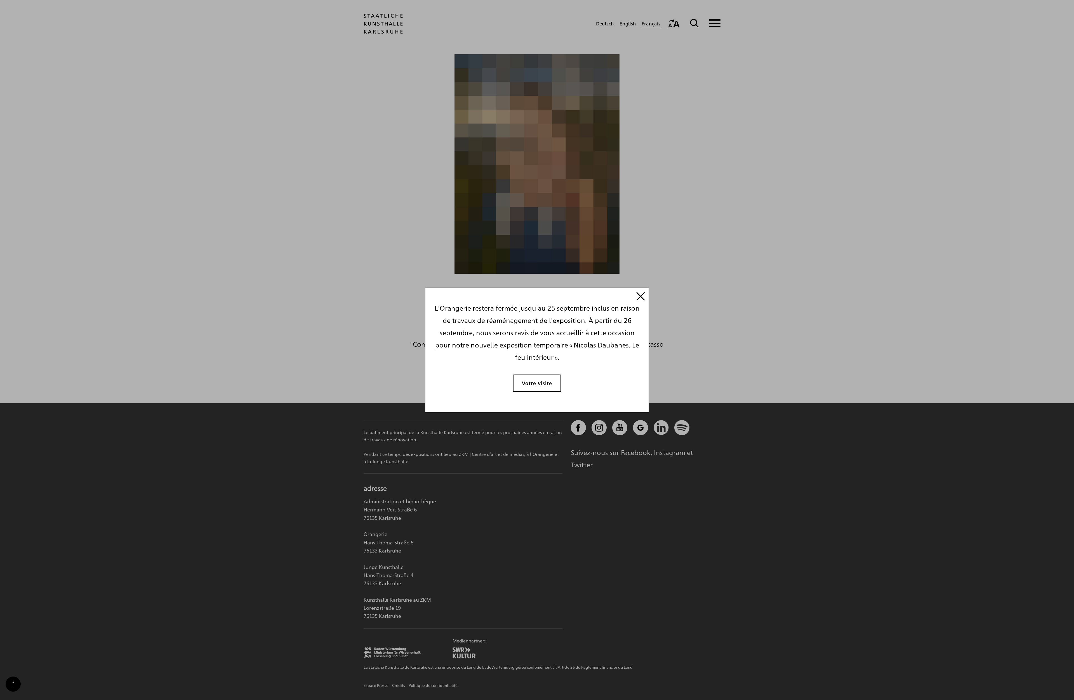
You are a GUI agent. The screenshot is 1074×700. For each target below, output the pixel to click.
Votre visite (537, 383)
